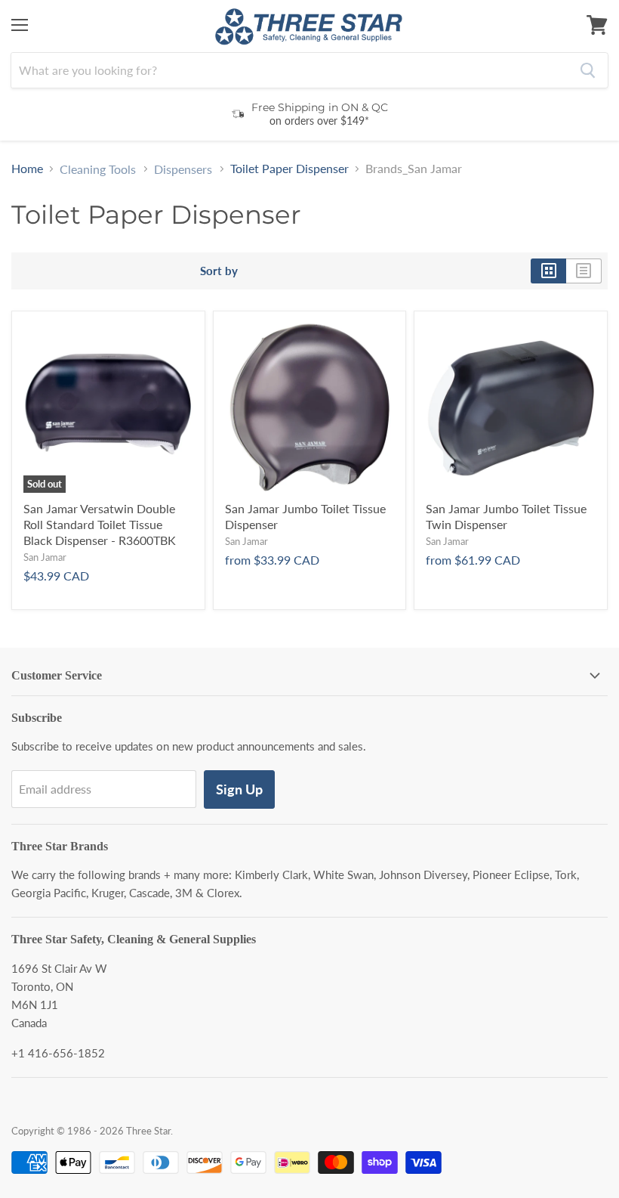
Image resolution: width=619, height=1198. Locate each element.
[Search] (588, 70)
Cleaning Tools (98, 169)
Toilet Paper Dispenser (289, 168)
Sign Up (239, 789)
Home (27, 168)
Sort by (219, 271)
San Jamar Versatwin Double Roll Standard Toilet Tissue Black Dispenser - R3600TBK (99, 524)
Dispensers (183, 169)
